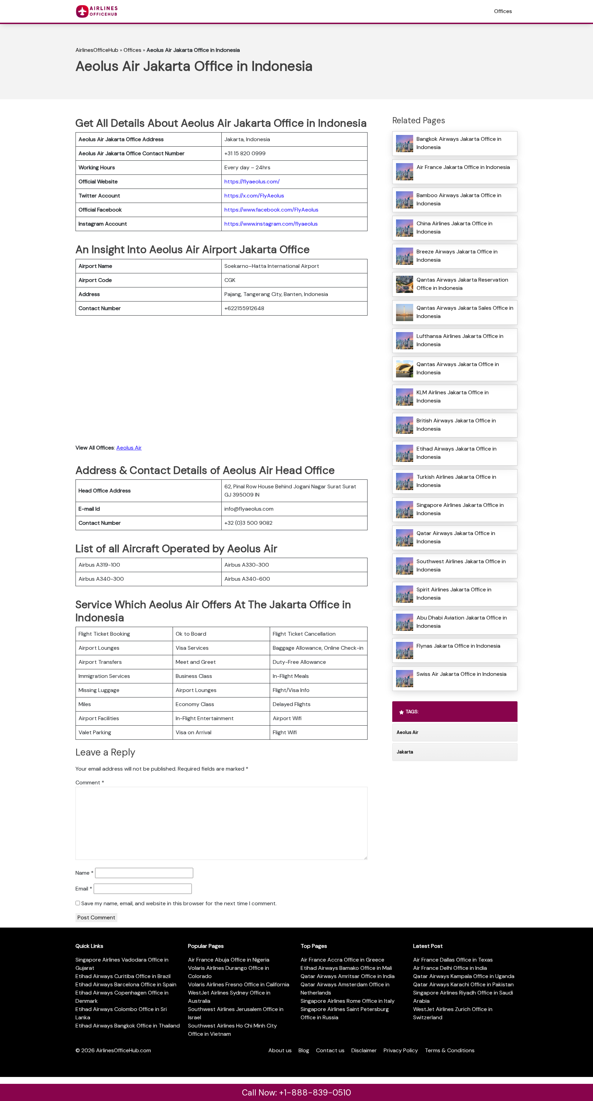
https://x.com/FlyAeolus (254, 195)
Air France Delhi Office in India (450, 968)
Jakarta (405, 752)
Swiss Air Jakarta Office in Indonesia (462, 674)
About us (280, 1050)
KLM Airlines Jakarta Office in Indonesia (453, 396)
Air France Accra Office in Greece (342, 959)
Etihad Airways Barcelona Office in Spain (125, 984)
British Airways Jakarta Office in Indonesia (456, 424)
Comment (89, 782)
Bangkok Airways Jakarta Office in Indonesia (459, 143)
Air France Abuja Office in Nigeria (228, 959)
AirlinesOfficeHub (96, 50)
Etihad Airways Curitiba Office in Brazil (123, 976)
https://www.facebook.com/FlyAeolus (271, 209)
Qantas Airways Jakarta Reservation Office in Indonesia (462, 284)
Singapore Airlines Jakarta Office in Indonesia (460, 509)
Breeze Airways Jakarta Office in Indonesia (457, 255)
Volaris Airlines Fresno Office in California (238, 984)
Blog (304, 1050)
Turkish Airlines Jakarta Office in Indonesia (456, 481)
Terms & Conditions (450, 1050)
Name (84, 872)
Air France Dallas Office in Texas (453, 959)
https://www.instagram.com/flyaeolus (271, 223)
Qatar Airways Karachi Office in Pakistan (463, 984)
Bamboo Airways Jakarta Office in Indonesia (459, 199)
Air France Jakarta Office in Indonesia (463, 167)
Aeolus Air (129, 447)
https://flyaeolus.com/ (252, 181)
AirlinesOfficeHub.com (123, 1050)
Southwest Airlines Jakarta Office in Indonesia (461, 565)
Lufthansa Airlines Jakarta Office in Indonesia (460, 340)
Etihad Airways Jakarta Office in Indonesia (457, 453)
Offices (503, 11)
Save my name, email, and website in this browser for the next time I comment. (179, 903)
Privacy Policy (401, 1050)
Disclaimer (364, 1050)
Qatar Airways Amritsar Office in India (348, 976)
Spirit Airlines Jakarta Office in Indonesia (454, 593)
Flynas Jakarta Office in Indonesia (458, 645)
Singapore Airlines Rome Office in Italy (348, 1000)
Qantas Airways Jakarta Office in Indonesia (458, 368)
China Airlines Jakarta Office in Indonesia (454, 227)
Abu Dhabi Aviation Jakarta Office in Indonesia (462, 621)
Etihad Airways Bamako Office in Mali (346, 968)
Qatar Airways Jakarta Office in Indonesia (456, 537)
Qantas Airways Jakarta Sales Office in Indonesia (465, 312)
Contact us (330, 1050)
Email (83, 888)
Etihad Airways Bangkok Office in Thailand (127, 1025)
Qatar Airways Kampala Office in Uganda (463, 976)
